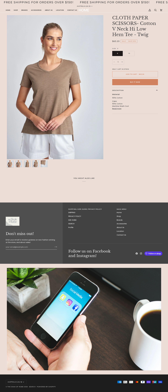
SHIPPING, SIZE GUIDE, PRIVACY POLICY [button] (85, 209)
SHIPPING (71, 212)
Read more (116, 109)
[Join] (55, 247)
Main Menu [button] (121, 209)
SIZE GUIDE (72, 220)
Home (119, 212)
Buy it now (135, 82)
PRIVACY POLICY (74, 216)
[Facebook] (137, 253)
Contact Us (121, 235)
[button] (9, 10)
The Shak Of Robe (15, 387)
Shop (119, 216)
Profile (70, 227)
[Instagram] (141, 253)
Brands (120, 220)
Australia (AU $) (84, 6)
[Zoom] (55, 87)
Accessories (122, 224)
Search (32, 387)
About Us (120, 227)
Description (118, 90)
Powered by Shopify (46, 387)
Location (120, 231)
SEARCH (71, 224)
